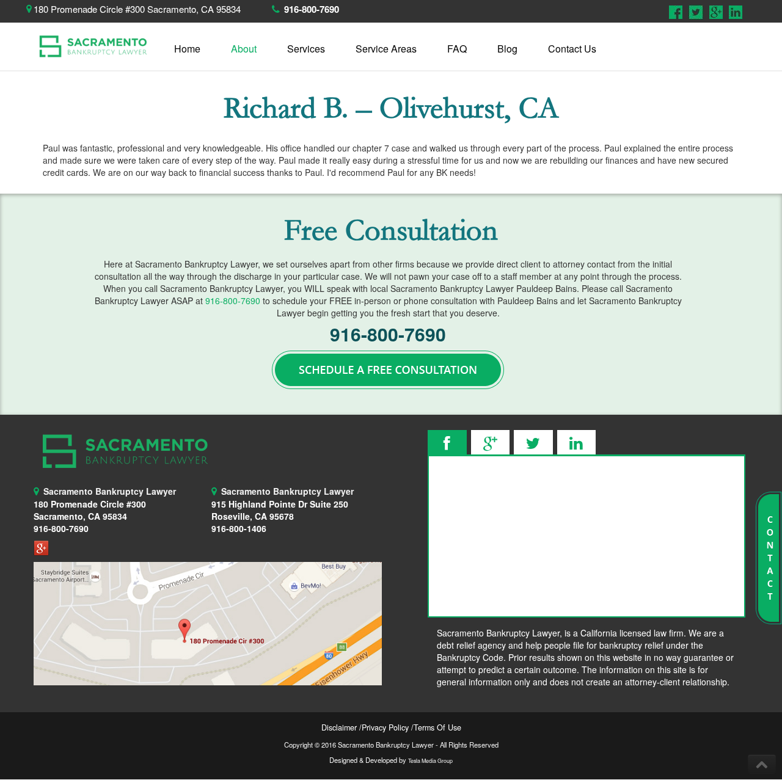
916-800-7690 (311, 9)
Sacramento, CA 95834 (80, 516)
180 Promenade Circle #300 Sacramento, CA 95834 (137, 8)
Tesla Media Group (430, 761)
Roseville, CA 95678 (279, 510)
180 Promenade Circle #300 (90, 504)
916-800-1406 (238, 528)
